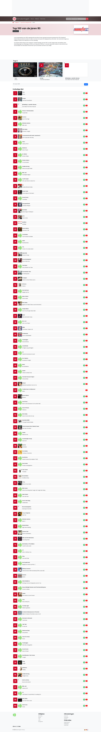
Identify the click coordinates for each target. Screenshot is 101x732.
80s (20, 31)
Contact (66, 718)
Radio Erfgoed (18, 729)
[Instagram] (16, 726)
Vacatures (66, 717)
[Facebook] (13, 726)
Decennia (40, 716)
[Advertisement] (47, 8)
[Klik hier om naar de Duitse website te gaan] (86, 729)
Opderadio (66, 725)
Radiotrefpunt (67, 722)
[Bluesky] (15, 726)
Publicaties (42, 18)
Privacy (23, 729)
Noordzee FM (15, 31)
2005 (86, 84)
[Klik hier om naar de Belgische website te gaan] (84, 729)
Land (39, 720)
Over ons (66, 716)
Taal (39, 718)
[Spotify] (84, 93)
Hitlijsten (37, 18)
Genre (39, 717)
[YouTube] (86, 93)
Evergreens (40, 721)
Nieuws (32, 18)
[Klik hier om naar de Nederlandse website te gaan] (87, 729)
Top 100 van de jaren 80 (25, 22)
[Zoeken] (87, 19)
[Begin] (13, 22)
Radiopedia (66, 723)
